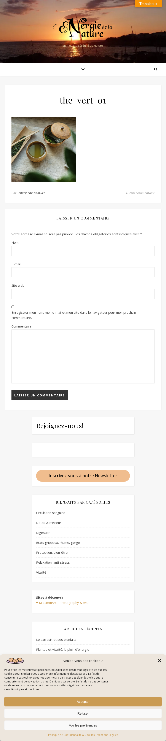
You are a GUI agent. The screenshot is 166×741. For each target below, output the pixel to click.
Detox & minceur (48, 522)
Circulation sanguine (50, 512)
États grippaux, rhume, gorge (58, 542)
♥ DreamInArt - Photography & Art (62, 602)
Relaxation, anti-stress (53, 562)
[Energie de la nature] (83, 28)
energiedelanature (32, 193)
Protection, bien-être (52, 552)
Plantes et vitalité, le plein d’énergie (62, 649)
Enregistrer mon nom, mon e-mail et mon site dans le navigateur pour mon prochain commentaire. (73, 315)
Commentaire (21, 326)
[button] (159, 660)
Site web (17, 285)
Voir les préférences (83, 725)
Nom (15, 242)
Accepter (83, 701)
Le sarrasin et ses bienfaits (56, 639)
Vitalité (41, 572)
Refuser (83, 713)
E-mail (16, 264)
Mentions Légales (107, 735)
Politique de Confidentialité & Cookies (71, 735)
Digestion (43, 532)
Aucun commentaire (140, 193)
